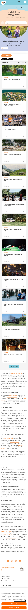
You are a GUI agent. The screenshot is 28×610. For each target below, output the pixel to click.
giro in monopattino (12, 396)
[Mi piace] (23, 86)
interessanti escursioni (16, 373)
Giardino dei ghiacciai (7, 438)
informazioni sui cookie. (19, 600)
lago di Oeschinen (14, 441)
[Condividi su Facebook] (8, 561)
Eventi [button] (10, 59)
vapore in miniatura (11, 537)
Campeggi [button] (4, 59)
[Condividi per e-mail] (20, 561)
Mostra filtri (7, 55)
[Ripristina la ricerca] (24, 22)
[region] (14, 599)
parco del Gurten (13, 395)
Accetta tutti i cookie (14, 607)
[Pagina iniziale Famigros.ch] (3, 3)
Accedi (5, 48)
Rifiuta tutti (14, 603)
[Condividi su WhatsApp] (16, 561)
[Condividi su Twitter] (12, 561)
